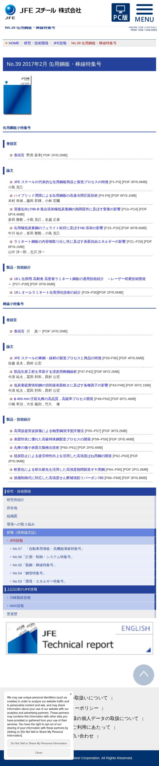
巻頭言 (19, 155)
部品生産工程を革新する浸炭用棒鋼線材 (45, 372)
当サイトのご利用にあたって (79, 727)
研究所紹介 (15, 500)
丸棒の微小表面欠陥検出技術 (36, 448)
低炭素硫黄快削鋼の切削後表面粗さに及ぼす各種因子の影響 (61, 385)
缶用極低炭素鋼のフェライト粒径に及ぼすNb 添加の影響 (58, 228)
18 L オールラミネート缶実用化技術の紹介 (47, 292)
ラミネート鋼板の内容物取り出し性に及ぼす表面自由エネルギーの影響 (70, 241)
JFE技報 (60, 43)
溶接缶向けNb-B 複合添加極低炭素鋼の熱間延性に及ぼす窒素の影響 (67, 209)
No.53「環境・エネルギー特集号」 (40, 581)
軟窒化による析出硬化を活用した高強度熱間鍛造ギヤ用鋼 (59, 469)
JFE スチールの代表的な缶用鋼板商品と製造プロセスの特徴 (61, 182)
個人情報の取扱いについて (79, 697)
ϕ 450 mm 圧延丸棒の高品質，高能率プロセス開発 (53, 399)
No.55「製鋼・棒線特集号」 (35, 565)
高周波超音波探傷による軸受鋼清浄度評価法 (49, 431)
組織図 (12, 516)
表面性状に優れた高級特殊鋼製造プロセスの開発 (52, 439)
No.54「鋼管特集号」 (29, 573)
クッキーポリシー (79, 708)
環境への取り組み (21, 524)
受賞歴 (12, 614)
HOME (14, 43)
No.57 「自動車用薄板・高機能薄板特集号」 (49, 549)
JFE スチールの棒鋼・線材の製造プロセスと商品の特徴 (57, 358)
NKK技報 (17, 606)
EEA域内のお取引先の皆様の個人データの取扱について (79, 718)
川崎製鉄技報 (20, 598)
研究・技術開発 (36, 43)
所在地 (12, 508)
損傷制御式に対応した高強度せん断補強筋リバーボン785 (59, 478)
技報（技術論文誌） (22, 532)
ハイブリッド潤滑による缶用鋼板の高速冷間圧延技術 (56, 195)
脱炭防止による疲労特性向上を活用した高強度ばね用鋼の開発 (63, 456)
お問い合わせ (79, 735)
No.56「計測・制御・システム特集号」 (43, 557)
